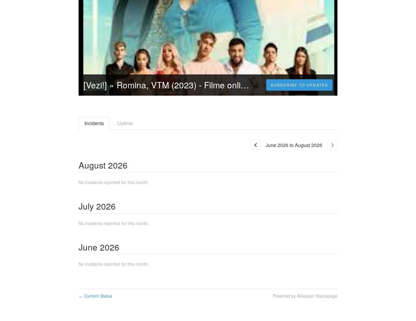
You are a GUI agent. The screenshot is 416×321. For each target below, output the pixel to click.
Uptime (125, 123)
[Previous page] (255, 144)
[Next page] (332, 144)
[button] (299, 85)
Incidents (94, 123)
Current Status (95, 296)
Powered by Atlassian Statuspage (305, 296)
